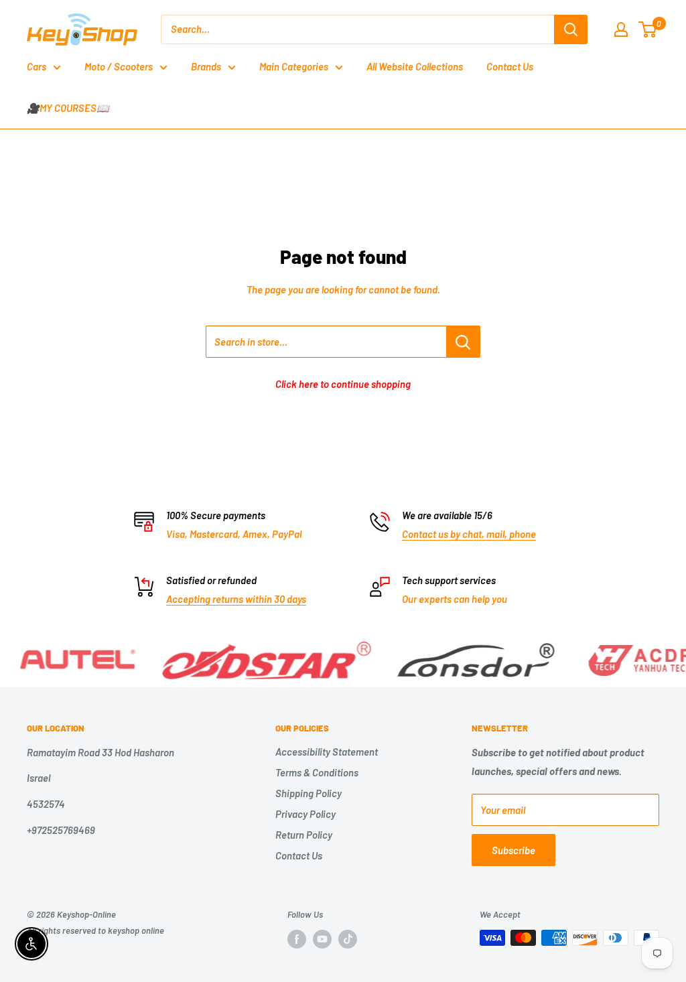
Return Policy (303, 835)
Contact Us (509, 66)
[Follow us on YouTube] (322, 939)
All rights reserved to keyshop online (95, 930)
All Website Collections (414, 66)
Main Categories (293, 66)
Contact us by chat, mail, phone (469, 534)
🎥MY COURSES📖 (68, 108)
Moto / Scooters (118, 66)
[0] (648, 29)
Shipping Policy (308, 793)
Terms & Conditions (316, 772)
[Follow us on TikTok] (347, 939)
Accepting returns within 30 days (236, 599)
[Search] (571, 29)
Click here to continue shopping (343, 384)
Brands (206, 66)
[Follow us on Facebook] (296, 939)
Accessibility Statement (326, 752)
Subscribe (513, 850)
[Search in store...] (463, 342)
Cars (36, 66)
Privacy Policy (305, 814)
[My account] (621, 29)
